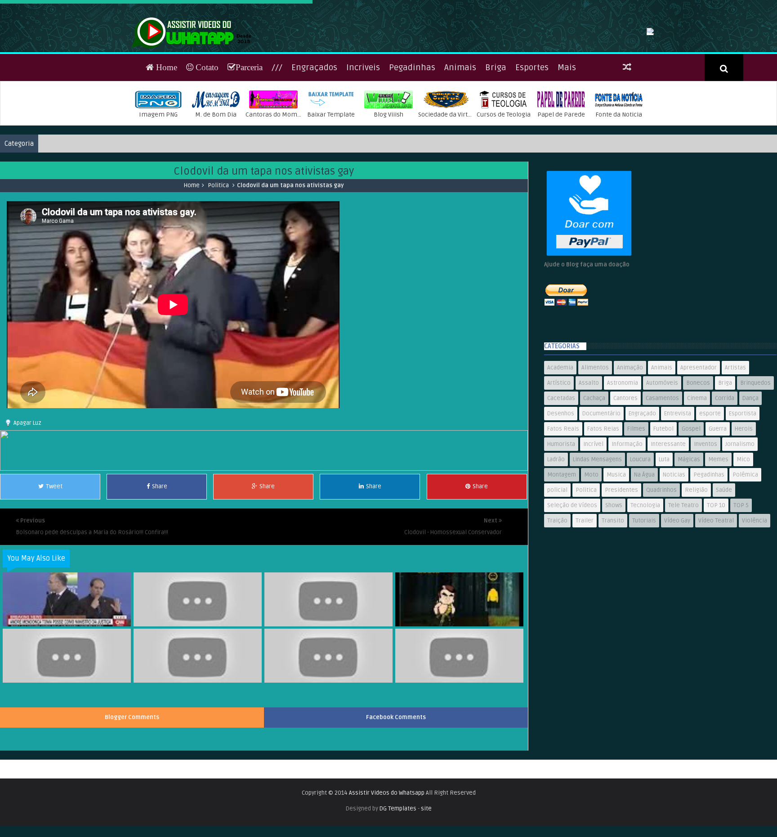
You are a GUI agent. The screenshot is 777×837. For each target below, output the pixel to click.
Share (159, 545)
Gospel (691, 487)
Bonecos (698, 441)
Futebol (663, 487)
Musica (616, 533)
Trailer (585, 579)
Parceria (249, 126)
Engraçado (642, 472)
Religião (696, 548)
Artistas (735, 426)
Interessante (668, 502)
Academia (560, 426)
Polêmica (745, 533)
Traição (557, 579)
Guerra (718, 487)
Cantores (625, 456)
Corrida (724, 456)
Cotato (206, 126)
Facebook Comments (396, 775)
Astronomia (622, 441)
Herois (744, 487)
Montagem (561, 533)
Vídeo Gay (677, 579)
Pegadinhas (412, 126)
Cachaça (594, 456)
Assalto (589, 441)
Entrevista (677, 472)
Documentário (601, 472)
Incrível (593, 502)
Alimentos (595, 426)
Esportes (532, 126)
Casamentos (662, 456)
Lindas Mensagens (597, 518)
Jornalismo (740, 502)
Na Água (644, 533)
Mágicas (689, 518)
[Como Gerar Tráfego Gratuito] (264, 527)
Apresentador (698, 426)
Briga (495, 126)
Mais (567, 126)
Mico (743, 518)
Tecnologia (645, 563)
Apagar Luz (27, 481)
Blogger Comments (132, 775)
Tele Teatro (683, 563)
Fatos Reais (563, 487)
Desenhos (560, 472)
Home (165, 126)
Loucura (640, 518)
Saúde (724, 548)
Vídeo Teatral (716, 579)
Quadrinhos (661, 548)
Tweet (54, 545)
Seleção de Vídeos (572, 563)
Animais (460, 126)
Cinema (697, 456)
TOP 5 (741, 563)
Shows (613, 563)
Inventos (705, 502)
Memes (718, 518)
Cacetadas (561, 456)
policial (557, 548)
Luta (664, 518)
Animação (630, 426)
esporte (710, 472)
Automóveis (662, 441)
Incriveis (363, 126)
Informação (627, 502)
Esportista (742, 472)
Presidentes (621, 548)
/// (277, 126)
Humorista (561, 502)
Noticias (674, 533)
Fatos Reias (603, 487)
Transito (613, 579)
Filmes (636, 487)
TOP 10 (716, 563)
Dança (750, 456)
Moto (591, 533)
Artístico (559, 441)
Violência (754, 579)
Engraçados (314, 126)
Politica (218, 244)
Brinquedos (755, 441)
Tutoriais (644, 579)
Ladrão (556, 518)
